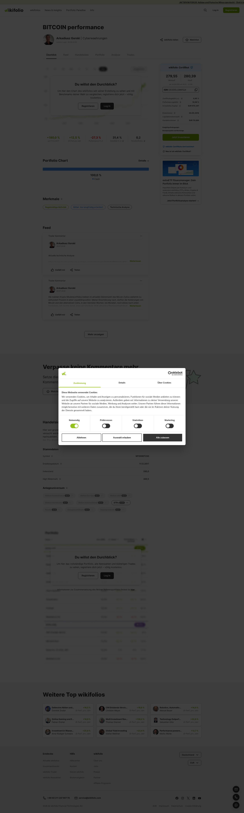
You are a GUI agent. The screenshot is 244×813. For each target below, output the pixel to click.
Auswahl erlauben (122, 437)
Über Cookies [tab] (164, 382)
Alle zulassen (162, 437)
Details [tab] (122, 382)
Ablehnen (81, 437)
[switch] (106, 426)
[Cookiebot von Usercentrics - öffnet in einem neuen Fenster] (170, 373)
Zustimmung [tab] (79, 383)
